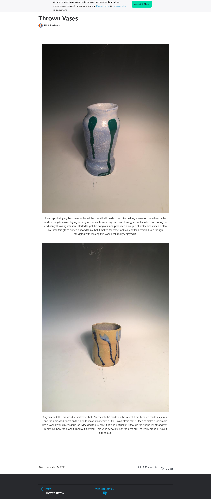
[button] (139, 467)
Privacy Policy (103, 6)
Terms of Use (119, 6)
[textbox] (105, 243)
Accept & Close (141, 4)
